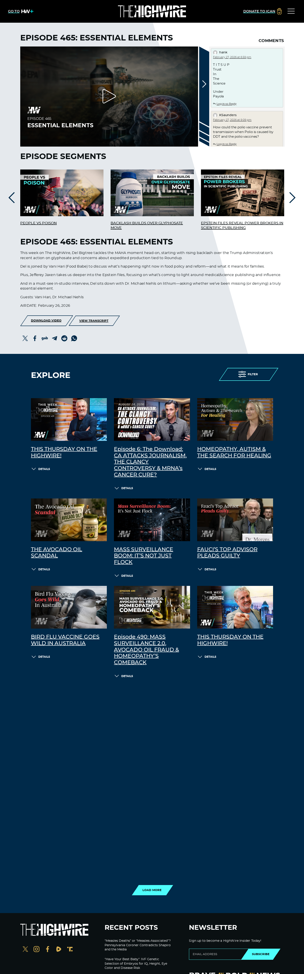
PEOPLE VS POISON (38, 223)
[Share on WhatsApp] (74, 338)
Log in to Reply (227, 104)
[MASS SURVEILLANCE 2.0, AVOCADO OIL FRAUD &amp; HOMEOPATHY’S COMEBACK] (152, 607)
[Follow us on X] (25, 949)
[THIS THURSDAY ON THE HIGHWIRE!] (69, 419)
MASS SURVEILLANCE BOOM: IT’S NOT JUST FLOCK (143, 556)
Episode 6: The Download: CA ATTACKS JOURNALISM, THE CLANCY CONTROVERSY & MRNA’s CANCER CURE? (150, 462)
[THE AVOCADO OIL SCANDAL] (69, 519)
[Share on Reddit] (64, 338)
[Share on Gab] (45, 338)
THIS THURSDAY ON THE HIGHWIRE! (64, 452)
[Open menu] (291, 11)
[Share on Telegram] (54, 338)
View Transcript (93, 320)
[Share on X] (25, 338)
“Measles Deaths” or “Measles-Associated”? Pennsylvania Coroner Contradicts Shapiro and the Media (138, 945)
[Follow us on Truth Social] (70, 949)
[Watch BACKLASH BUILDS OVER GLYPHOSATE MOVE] (152, 192)
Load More (152, 890)
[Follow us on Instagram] (36, 949)
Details (44, 469)
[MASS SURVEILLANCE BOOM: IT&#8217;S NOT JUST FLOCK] (152, 519)
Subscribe (261, 954)
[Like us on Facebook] (48, 949)
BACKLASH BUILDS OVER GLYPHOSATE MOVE (147, 225)
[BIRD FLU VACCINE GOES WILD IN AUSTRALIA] (69, 607)
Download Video (46, 320)
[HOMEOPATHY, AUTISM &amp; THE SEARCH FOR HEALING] (235, 419)
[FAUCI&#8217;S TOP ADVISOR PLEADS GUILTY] (235, 519)
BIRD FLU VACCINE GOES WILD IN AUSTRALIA (65, 640)
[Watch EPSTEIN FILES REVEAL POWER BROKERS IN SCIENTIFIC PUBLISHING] (242, 192)
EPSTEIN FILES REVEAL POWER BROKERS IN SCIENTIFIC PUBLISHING (242, 225)
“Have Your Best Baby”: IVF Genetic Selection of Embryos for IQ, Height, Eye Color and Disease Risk (136, 964)
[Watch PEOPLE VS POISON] (61, 192)
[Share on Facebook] (35, 338)
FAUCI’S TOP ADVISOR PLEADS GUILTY (227, 553)
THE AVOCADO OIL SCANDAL (56, 553)
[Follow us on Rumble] (59, 949)
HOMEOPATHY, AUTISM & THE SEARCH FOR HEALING (234, 452)
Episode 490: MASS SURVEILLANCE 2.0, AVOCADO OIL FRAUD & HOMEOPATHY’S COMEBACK (146, 649)
